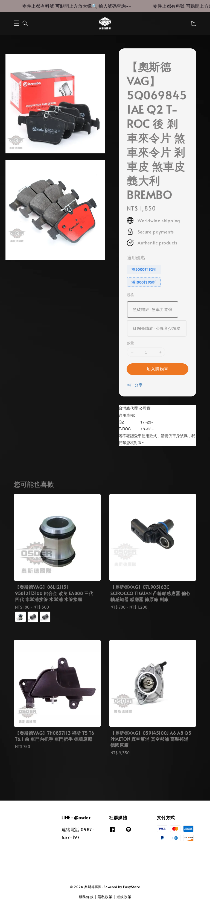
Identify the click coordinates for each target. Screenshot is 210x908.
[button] (16, 23)
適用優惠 (136, 257)
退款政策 (124, 896)
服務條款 (86, 896)
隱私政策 (105, 896)
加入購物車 (157, 369)
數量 (130, 342)
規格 (130, 294)
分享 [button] (138, 384)
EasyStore (131, 886)
